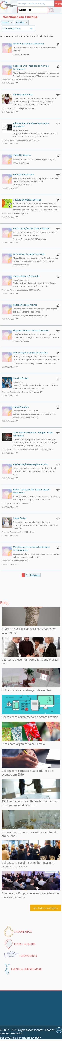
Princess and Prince (23, 94)
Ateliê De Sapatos (22, 155)
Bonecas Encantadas (23, 174)
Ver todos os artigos (45, 908)
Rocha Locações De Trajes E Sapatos (31, 228)
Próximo (35, 575)
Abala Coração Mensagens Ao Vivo (30, 464)
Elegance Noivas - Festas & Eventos (31, 330)
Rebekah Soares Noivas (25, 304)
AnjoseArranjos (21, 406)
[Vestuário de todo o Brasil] (11, 22)
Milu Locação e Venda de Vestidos (30, 352)
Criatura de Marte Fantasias (27, 199)
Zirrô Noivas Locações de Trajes (29, 253)
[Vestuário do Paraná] (26, 22)
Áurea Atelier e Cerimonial (26, 276)
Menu (58, 3)
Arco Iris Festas (20, 378)
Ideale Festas (19, 518)
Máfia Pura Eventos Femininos (28, 43)
